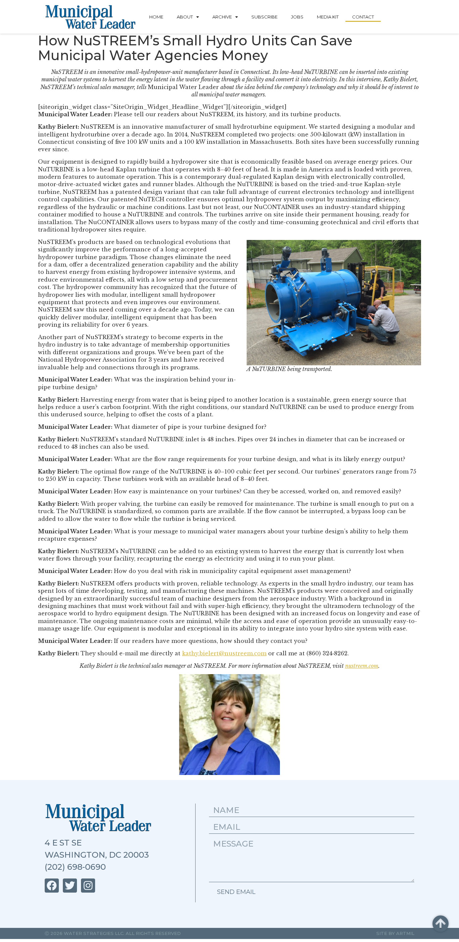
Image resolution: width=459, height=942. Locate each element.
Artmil (405, 933)
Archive (222, 16)
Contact (363, 16)
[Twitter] (70, 885)
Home (156, 16)
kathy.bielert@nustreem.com (224, 653)
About (185, 16)
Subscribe (264, 16)
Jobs (297, 16)
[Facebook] (52, 885)
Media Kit (328, 16)
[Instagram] (88, 885)
